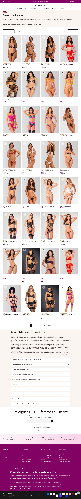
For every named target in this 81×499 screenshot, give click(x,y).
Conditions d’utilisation (23, 495)
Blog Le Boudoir (44, 453)
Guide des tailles (7, 452)
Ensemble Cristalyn (26, 277)
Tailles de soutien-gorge (8, 453)
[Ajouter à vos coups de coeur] (5, 37)
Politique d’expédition (31, 495)
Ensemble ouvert (29, 24)
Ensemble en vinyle (37, 24)
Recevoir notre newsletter (46, 452)
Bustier (23, 24)
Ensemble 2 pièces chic (65, 241)
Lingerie (4, 12)
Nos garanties (25, 453)
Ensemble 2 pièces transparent (10, 277)
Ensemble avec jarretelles (16, 24)
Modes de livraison (26, 455)
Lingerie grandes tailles (64, 453)
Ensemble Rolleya (7, 64)
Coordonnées (5, 496)
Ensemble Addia (25, 64)
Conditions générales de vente (12, 496)
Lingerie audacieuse (63, 459)
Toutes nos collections (64, 461)
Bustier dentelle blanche (66, 206)
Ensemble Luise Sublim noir (66, 135)
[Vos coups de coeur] (74, 5)
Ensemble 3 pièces (26, 135)
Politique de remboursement (7, 495)
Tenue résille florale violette (67, 314)
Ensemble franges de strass (47, 206)
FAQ (23, 452)
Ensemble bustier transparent (29, 241)
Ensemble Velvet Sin (45, 314)
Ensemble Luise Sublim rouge (9, 170)
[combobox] (74, 1)
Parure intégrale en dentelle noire (11, 314)
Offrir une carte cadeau (45, 461)
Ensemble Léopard (7, 206)
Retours (23, 457)
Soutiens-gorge (63, 457)
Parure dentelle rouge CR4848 (67, 277)
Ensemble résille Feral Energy (10, 100)
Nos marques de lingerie (46, 457)
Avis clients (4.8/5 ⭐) (45, 455)
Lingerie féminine (63, 452)
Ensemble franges (64, 170)
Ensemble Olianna (26, 206)
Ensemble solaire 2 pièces (47, 100)
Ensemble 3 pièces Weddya (47, 170)
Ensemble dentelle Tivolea (47, 277)
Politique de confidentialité (16, 495)
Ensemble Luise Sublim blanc (28, 170)
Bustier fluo (6, 135)
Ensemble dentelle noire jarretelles (12, 241)
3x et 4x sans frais (26, 461)
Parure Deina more (45, 64)
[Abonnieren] (52, 421)
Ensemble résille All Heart (28, 100)
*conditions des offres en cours (10, 457)
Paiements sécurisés (26, 459)
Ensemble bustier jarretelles (48, 241)
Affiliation (42, 459)
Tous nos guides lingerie (8, 455)
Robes (60, 455)
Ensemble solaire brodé (65, 100)
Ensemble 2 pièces (6, 24)
